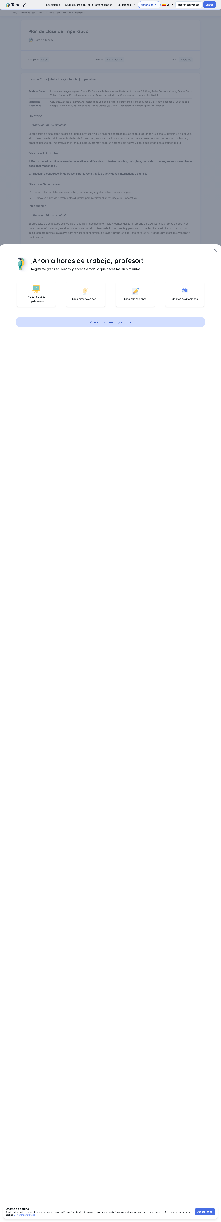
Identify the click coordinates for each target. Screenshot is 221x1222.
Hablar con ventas (188, 4)
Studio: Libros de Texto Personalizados (88, 4)
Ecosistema (53, 4)
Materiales (147, 4)
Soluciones (124, 4)
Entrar (209, 4)
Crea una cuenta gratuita (110, 322)
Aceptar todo (204, 1211)
